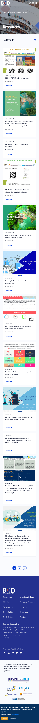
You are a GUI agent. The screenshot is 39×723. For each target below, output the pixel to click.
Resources (26, 12)
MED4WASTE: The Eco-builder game (17, 78)
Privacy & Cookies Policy (13, 649)
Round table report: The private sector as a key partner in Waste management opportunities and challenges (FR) (19, 123)
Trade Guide (8, 612)
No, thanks (13, 718)
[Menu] (35, 3)
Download (9, 85)
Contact (23, 617)
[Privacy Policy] (15, 714)
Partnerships (8, 607)
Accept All (4, 718)
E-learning (24, 612)
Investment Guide (27, 597)
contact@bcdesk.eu (9, 638)
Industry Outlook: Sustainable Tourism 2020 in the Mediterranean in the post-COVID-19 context (18, 440)
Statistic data (8, 617)
